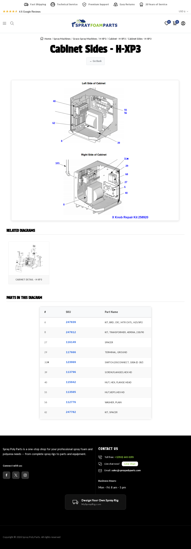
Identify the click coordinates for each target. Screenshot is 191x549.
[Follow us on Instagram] (25, 475)
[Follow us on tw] (16, 475)
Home (48, 38)
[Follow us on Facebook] (6, 475)
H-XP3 (102, 38)
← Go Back (95, 61)
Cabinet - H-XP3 (117, 38)
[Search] (12, 23)
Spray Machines (62, 38)
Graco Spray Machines (85, 38)
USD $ (182, 11)
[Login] (183, 23)
